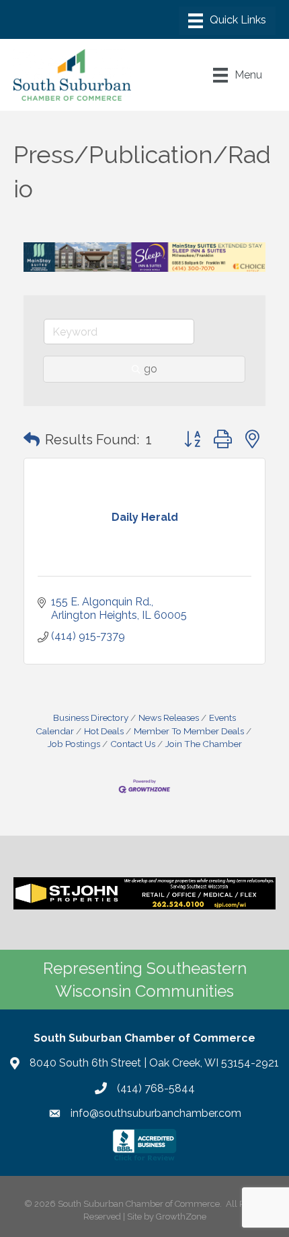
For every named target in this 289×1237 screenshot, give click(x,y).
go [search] (150, 368)
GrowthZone (181, 1216)
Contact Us (132, 743)
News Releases (168, 717)
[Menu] (227, 21)
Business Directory (90, 717)
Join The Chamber (203, 743)
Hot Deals (104, 731)
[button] (32, 440)
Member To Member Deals (189, 731)
